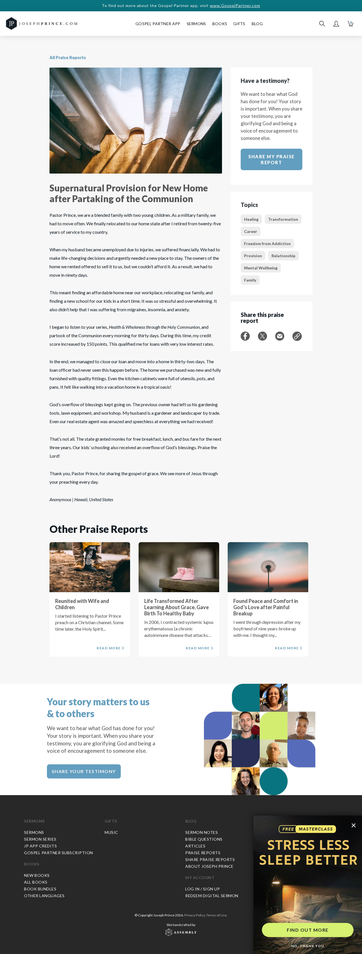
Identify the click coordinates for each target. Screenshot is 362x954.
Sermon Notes (201, 832)
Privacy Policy (194, 915)
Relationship (283, 255)
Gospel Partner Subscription (58, 852)
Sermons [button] (196, 23)
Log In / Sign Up (202, 888)
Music (111, 832)
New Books (37, 875)
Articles (195, 845)
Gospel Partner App (157, 23)
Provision (253, 255)
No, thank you (307, 946)
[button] (336, 24)
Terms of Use (216, 915)
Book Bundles (40, 888)
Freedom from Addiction (267, 243)
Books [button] (219, 23)
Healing (251, 219)
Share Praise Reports (210, 859)
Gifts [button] (239, 23)
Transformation (283, 219)
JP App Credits (40, 845)
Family (250, 280)
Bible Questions (204, 839)
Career (250, 231)
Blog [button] (257, 23)
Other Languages (44, 895)
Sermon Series (40, 839)
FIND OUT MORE (308, 930)
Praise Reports (202, 852)
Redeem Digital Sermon (211, 895)
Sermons (34, 821)
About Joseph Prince (209, 866)
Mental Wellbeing (260, 267)
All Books (36, 882)
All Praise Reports (67, 57)
